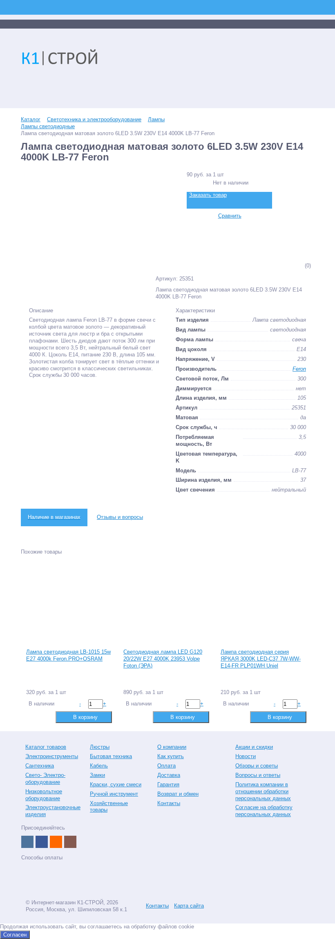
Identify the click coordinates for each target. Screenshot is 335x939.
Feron (299, 369)
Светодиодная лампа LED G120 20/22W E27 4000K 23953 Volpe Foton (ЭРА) (162, 659)
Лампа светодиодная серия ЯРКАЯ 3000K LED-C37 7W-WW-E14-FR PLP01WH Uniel (261, 659)
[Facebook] (42, 842)
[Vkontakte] (27, 842)
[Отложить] (44, 716)
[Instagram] (70, 842)
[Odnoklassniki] (56, 842)
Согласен (15, 935)
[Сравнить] (31, 716)
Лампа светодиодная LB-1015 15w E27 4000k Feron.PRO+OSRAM (68, 655)
